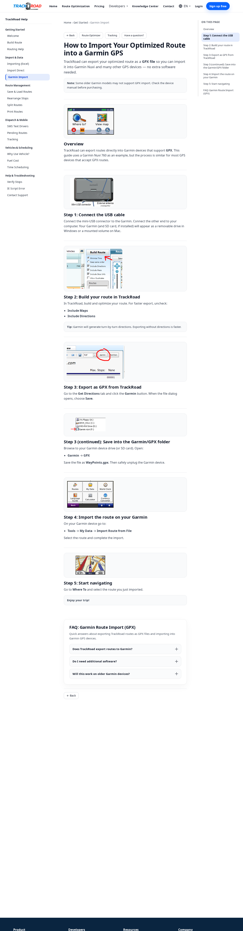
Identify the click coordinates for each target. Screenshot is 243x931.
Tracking (12, 139)
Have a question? (134, 35)
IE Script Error (16, 188)
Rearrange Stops (17, 98)
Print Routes (15, 111)
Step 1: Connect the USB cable (218, 37)
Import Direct (15, 70)
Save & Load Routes (19, 91)
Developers (118, 6)
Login (199, 6)
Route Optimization (76, 6)
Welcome (13, 36)
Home (53, 6)
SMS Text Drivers (17, 126)
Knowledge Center (145, 6)
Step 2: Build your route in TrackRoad (218, 46)
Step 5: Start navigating (216, 83)
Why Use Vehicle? (18, 154)
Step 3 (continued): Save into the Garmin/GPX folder (219, 66)
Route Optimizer (91, 35)
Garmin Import (18, 77)
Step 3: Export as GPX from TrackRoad (218, 56)
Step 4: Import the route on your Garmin (218, 75)
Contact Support (17, 195)
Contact (168, 6)
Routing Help (15, 49)
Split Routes (14, 105)
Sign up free (217, 6)
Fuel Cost (13, 160)
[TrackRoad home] (27, 6)
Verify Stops (14, 182)
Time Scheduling (18, 167)
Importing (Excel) (18, 63)
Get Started (80, 22)
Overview (208, 29)
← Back (70, 35)
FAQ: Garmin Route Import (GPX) (218, 91)
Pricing (99, 6)
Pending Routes (17, 133)
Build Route (14, 42)
